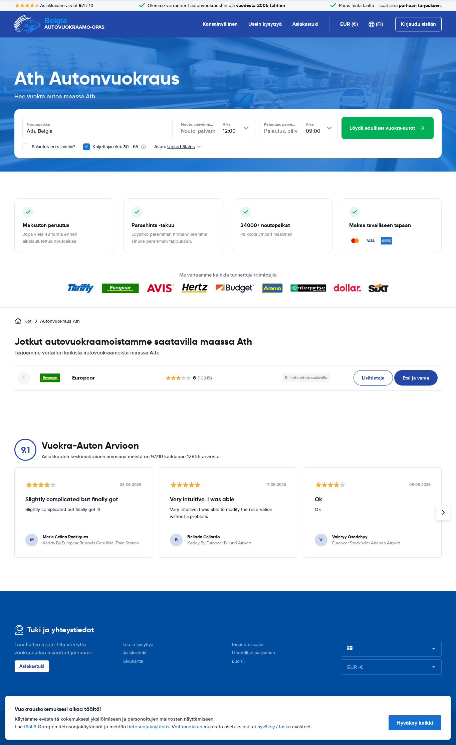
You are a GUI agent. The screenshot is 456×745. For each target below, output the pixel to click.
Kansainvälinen (220, 24)
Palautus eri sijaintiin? (53, 146)
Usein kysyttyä (265, 24)
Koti (28, 321)
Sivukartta (133, 661)
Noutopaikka (38, 124)
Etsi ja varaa (416, 378)
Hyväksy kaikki (415, 723)
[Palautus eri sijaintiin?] (25, 146)
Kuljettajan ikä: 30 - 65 (115, 146)
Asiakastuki (305, 24)
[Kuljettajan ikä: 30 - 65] (86, 146)
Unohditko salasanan (253, 653)
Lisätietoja (373, 378)
